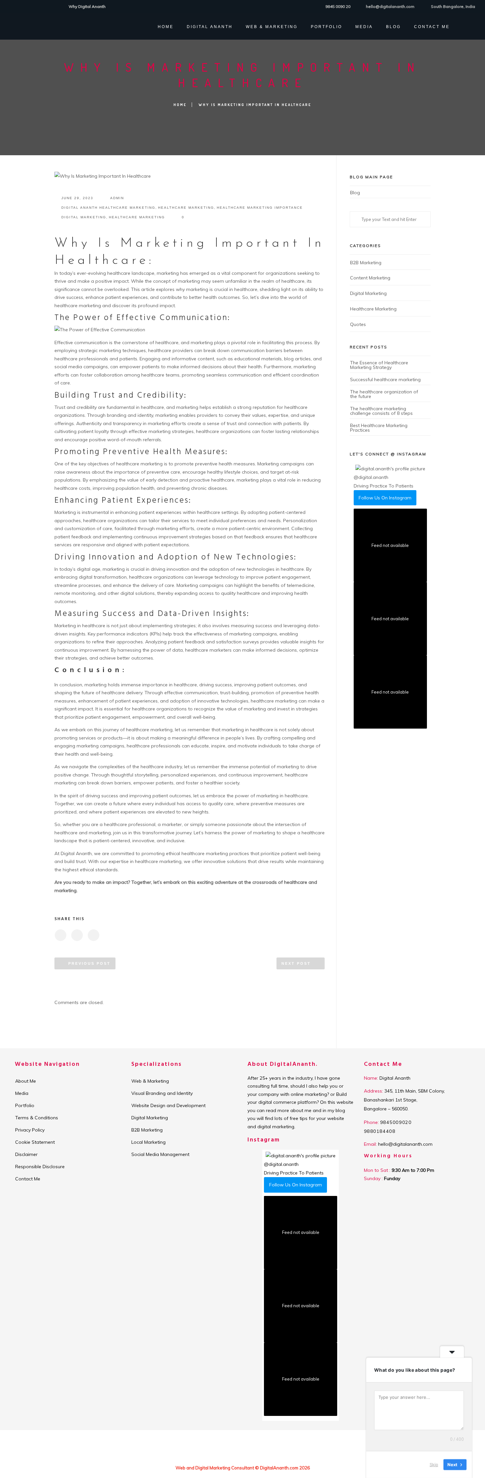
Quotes (358, 324)
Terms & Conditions (36, 1117)
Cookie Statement (35, 1142)
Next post (296, 963)
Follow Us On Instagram (385, 498)
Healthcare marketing (186, 207)
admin (117, 198)
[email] (61, 6)
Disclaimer (26, 1154)
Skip (434, 1464)
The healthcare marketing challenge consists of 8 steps (381, 410)
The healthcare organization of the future (384, 394)
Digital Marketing (83, 217)
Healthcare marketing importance (260, 207)
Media (364, 26)
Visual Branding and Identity (162, 1093)
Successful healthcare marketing (385, 379)
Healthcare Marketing (137, 217)
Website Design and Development (168, 1105)
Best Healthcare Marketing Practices (378, 427)
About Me (25, 1081)
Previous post (89, 963)
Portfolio (24, 1105)
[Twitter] (19, 6)
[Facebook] (11, 6)
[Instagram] (36, 6)
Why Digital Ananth (87, 6)
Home (166, 26)
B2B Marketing (365, 263)
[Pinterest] (44, 6)
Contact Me (432, 26)
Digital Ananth (210, 26)
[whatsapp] (52, 6)
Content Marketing (370, 278)
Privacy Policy (30, 1130)
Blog (393, 26)
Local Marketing (148, 1142)
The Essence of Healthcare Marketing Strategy (379, 365)
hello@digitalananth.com (390, 6)
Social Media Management (160, 1154)
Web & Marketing (272, 26)
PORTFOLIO (326, 26)
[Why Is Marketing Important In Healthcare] (60, 935)
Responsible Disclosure (40, 1166)
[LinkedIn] (28, 6)
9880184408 (380, 1131)
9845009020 (396, 1122)
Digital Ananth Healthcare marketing (108, 207)
